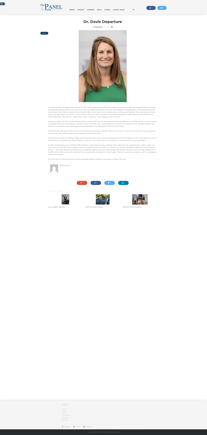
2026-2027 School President (132, 207)
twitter (77, 427)
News (72, 10)
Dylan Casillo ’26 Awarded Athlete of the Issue (138, 389)
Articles (64, 411)
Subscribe (65, 420)
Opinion (90, 10)
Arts (99, 10)
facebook (66, 427)
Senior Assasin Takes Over (56, 207)
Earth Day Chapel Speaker (94, 207)
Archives (64, 409)
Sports (81, 10)
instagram (88, 427)
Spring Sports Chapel (93, 389)
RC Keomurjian (98, 27)
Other (107, 10)
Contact (64, 413)
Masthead (65, 417)
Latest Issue (118, 10)
